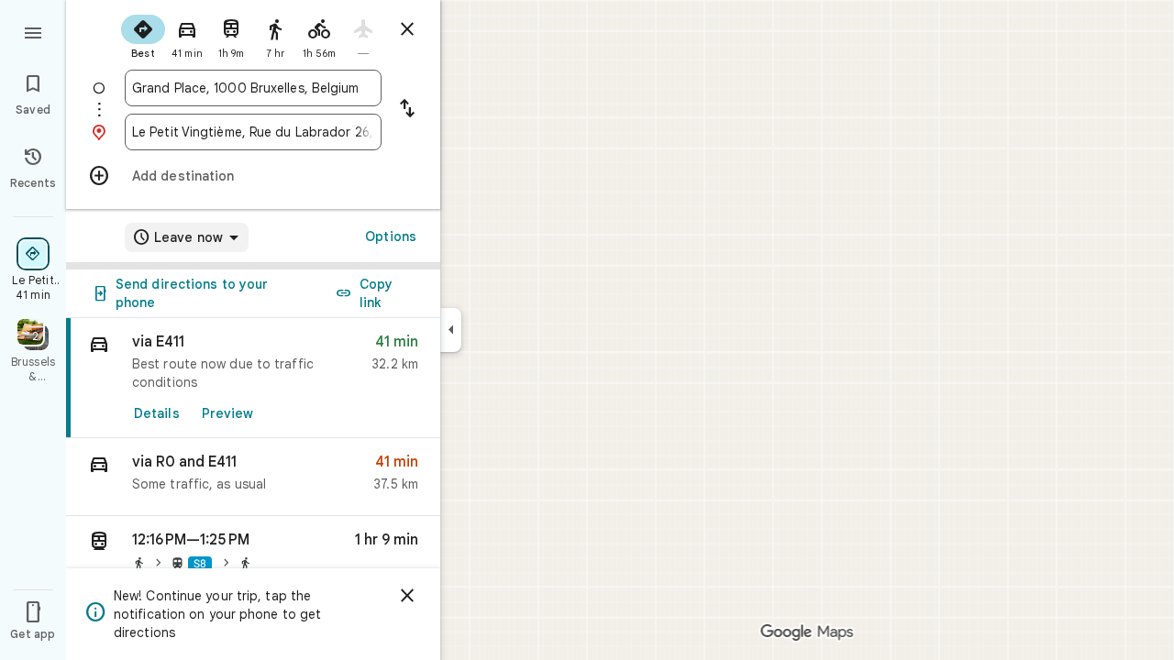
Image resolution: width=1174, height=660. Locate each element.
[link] (253, 378)
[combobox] (253, 88)
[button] (253, 477)
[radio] (143, 35)
